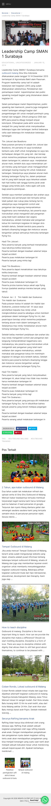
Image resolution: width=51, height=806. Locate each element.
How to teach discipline (14, 627)
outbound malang (10, 73)
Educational (15, 13)
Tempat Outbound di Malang (17, 546)
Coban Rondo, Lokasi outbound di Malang (24, 686)
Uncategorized (23, 63)
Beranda (5, 13)
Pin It (19, 432)
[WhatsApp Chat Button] (45, 800)
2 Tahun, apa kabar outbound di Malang (23, 487)
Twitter (33, 428)
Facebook (22, 428)
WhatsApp (8, 432)
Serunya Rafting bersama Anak (18, 718)
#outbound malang (18, 439)
